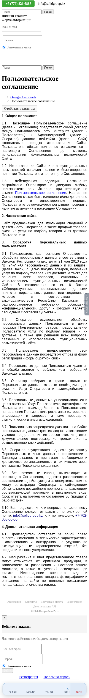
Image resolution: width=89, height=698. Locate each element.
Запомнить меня (19, 47)
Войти (6, 51)
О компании (14, 601)
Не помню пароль (15, 59)
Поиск (48, 11)
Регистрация (21, 51)
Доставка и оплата (52, 601)
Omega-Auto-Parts (23, 97)
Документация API (44, 606)
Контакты (31, 601)
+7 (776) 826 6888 (19, 3)
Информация (74, 601)
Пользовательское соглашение (40, 193)
